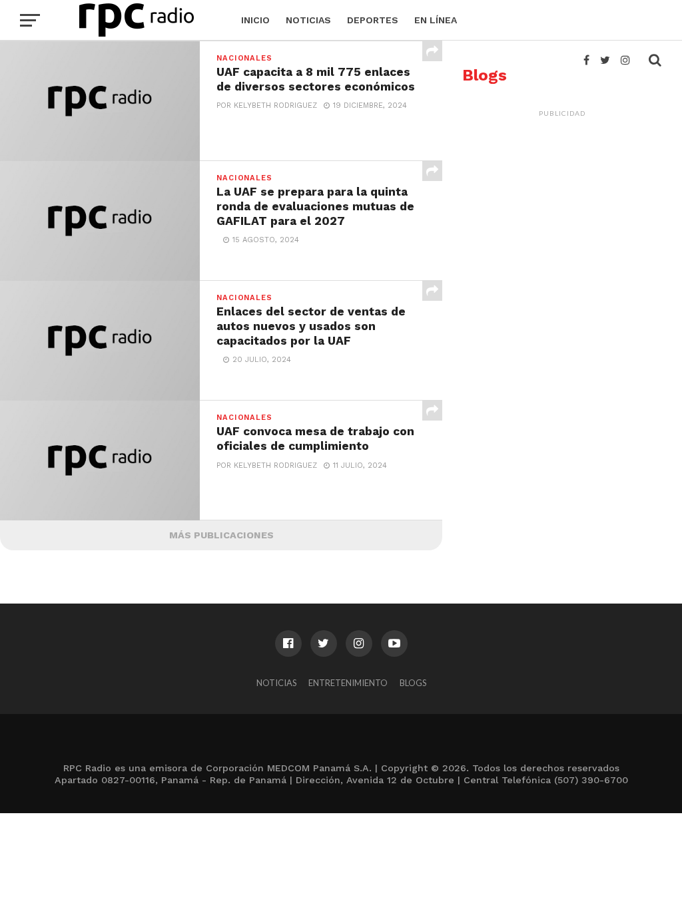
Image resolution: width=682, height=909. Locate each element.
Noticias (308, 20)
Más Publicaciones (221, 535)
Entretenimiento (348, 682)
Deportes (372, 20)
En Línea (435, 20)
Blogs (413, 682)
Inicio (255, 20)
